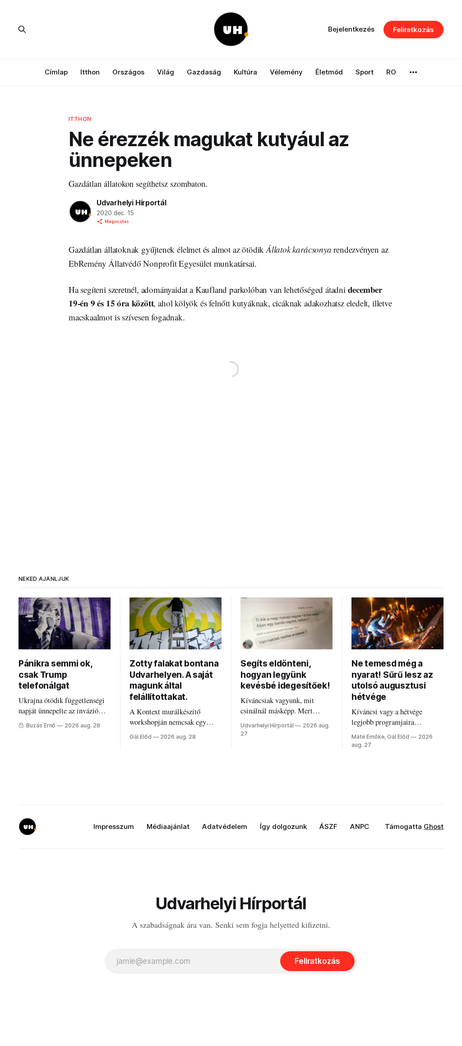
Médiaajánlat (168, 826)
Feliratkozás (413, 29)
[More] (413, 72)
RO (391, 72)
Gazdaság (204, 72)
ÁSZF (328, 826)
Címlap (56, 72)
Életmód (329, 72)
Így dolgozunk (283, 826)
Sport (365, 72)
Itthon (90, 72)
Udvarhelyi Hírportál (131, 202)
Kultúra (245, 72)
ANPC (359, 826)
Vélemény (286, 72)
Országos (128, 72)
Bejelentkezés (351, 29)
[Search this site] (22, 29)
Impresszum (113, 826)
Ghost (434, 826)
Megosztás (117, 221)
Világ (165, 72)
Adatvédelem (224, 826)
